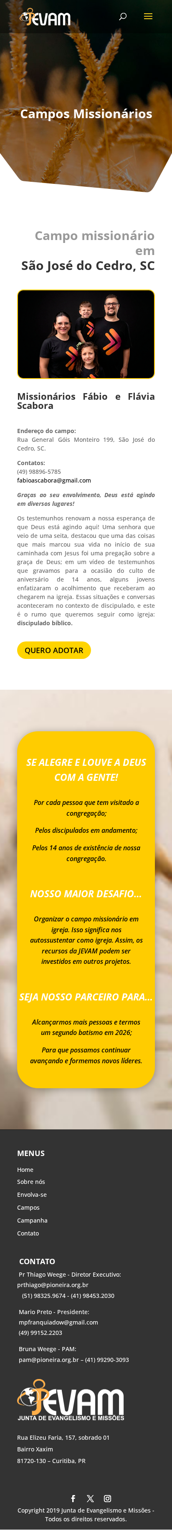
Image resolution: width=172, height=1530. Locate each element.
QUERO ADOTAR (54, 650)
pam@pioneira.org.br (49, 1360)
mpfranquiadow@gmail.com (58, 1322)
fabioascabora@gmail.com (54, 480)
